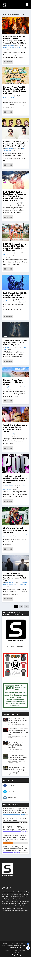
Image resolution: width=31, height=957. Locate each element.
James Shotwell (9, 485)
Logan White (8, 300)
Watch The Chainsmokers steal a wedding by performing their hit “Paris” (15, 428)
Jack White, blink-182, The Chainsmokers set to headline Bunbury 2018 (15, 295)
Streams (5, 150)
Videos (5, 436)
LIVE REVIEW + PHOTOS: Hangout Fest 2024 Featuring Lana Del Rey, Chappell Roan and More (14, 40)
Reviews (19, 47)
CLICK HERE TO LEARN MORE (14, 646)
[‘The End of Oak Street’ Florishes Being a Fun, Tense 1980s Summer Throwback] (5, 756)
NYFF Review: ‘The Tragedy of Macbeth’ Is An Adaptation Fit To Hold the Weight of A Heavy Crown (15, 828)
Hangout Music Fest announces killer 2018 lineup (13, 382)
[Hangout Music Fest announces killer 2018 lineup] (15, 372)
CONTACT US (15, 952)
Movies (24, 724)
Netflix (23, 736)
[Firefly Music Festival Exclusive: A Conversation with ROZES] (15, 516)
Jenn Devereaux (9, 45)
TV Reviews (17, 751)
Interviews (6, 537)
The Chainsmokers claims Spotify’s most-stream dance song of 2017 (15, 342)
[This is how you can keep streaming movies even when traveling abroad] (5, 768)
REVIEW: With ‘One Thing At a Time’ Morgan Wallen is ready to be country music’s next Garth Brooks (15, 810)
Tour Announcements (19, 98)
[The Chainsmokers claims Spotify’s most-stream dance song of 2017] (15, 329)
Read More (8, 62)
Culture (19, 724)
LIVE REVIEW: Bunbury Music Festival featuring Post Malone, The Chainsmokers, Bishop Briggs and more (14, 196)
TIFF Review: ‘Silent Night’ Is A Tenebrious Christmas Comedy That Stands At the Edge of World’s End (15, 848)
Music (10, 98)
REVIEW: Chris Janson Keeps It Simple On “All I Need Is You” (15, 819)
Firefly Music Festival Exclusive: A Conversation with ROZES (15, 530)
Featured (5, 47)
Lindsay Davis (9, 203)
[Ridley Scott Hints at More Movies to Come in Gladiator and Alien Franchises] (5, 720)
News (23, 148)
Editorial (5, 255)
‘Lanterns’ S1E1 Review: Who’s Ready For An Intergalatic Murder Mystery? (16, 744)
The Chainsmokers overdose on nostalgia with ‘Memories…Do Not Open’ (14, 577)
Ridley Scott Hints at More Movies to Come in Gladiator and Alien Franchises (17, 720)
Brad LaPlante (9, 148)
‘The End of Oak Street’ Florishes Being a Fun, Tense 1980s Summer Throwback (17, 757)
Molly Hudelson (9, 347)
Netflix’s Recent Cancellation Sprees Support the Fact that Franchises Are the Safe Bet (18, 731)
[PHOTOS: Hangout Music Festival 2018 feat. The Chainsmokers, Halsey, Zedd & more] (15, 232)
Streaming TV (12, 737)
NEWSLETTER (9, 950)
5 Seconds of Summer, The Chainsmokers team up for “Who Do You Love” (15, 144)
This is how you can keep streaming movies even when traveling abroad (16, 769)
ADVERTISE (18, 950)
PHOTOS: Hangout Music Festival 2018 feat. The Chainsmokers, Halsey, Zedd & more (14, 247)
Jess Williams (8, 535)
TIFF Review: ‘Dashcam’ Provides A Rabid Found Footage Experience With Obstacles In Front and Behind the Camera (15, 838)
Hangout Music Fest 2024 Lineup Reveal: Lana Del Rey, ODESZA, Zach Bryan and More (15, 90)
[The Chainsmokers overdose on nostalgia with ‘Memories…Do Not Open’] (15, 563)
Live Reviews (12, 47)
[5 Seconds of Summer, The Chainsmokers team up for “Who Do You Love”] (15, 128)
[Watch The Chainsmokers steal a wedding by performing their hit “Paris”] (15, 414)
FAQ (23, 950)
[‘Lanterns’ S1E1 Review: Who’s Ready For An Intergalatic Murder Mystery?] (5, 743)
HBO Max (20, 749)
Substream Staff (9, 434)
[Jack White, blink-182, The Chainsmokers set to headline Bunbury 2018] (15, 282)
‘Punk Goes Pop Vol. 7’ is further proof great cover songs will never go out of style (15, 479)
